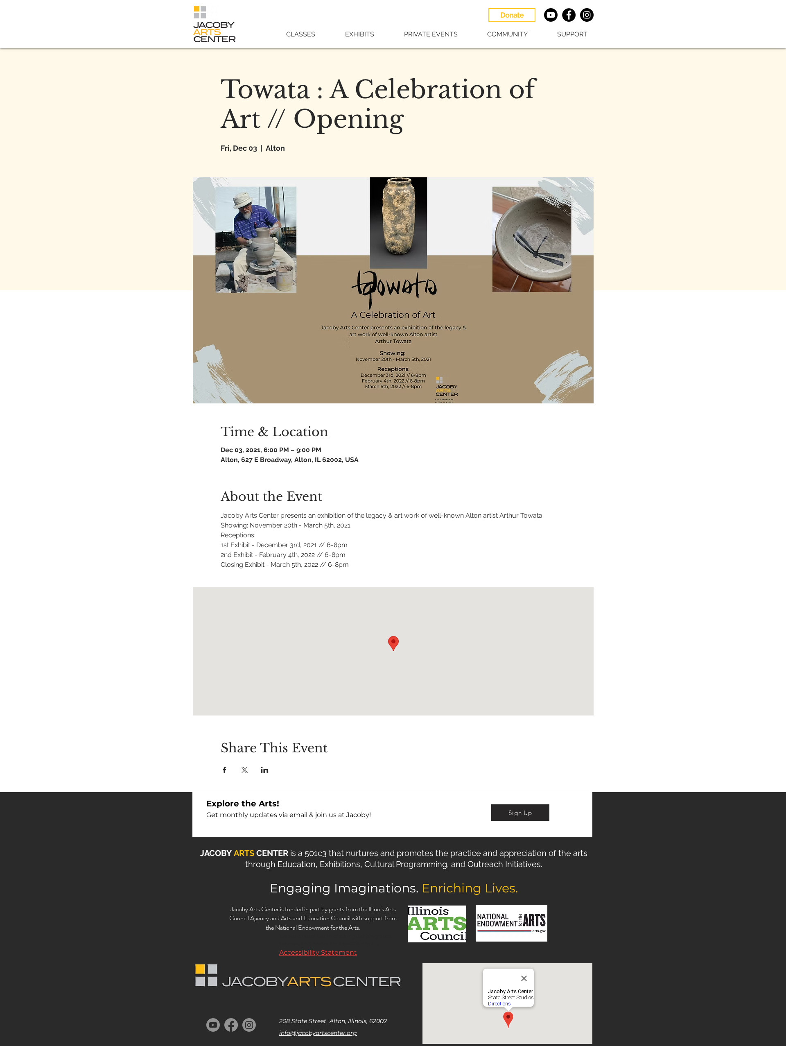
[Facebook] (231, 1025)
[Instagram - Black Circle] (587, 15)
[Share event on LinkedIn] (265, 770)
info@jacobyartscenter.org (318, 1033)
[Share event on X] (244, 770)
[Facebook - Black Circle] (569, 15)
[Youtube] (551, 15)
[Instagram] (249, 1025)
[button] (291, 34)
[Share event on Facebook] (224, 770)
